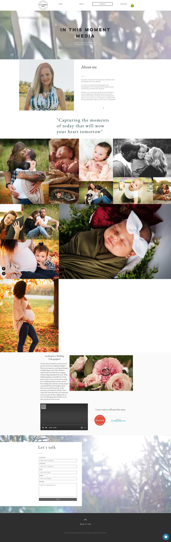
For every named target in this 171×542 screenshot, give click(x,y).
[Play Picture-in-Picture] (82, 427)
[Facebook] (3, 268)
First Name (42, 457)
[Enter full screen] (85, 427)
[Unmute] (46, 427)
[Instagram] (3, 273)
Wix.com (103, 533)
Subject (41, 475)
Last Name (42, 463)
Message (41, 481)
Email (40, 469)
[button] (132, 5)
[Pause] (43, 427)
